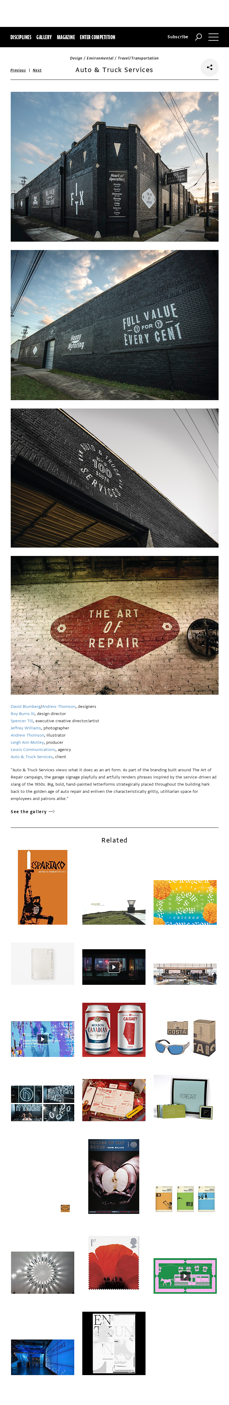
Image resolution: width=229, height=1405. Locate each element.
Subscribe (178, 37)
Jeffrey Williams (26, 728)
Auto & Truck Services (32, 757)
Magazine (66, 37)
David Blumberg (26, 706)
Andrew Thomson (58, 706)
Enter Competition (97, 37)
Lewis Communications (33, 749)
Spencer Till (22, 721)
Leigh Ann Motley (27, 742)
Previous (18, 70)
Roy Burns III (23, 714)
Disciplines (20, 37)
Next (37, 70)
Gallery (44, 37)
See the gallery (29, 812)
